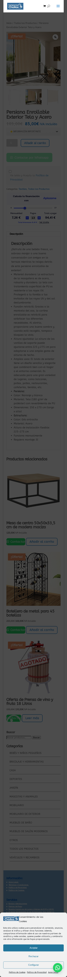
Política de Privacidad (37, 972)
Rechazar (33, 956)
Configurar (33, 965)
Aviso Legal (53, 972)
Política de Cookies (17, 972)
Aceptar (34, 947)
